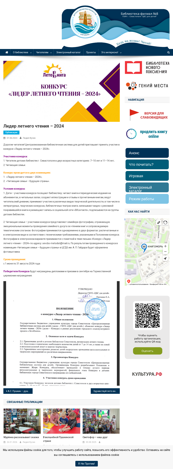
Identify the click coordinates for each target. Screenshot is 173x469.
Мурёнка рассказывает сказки (21, 437)
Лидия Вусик (29, 138)
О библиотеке (20, 52)
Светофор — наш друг (95, 437)
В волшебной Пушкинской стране (58, 439)
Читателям (42, 52)
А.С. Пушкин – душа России (20, 391)
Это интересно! (109, 52)
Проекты (91, 52)
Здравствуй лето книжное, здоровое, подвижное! (106, 391)
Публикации (11, 132)
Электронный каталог (68, 52)
